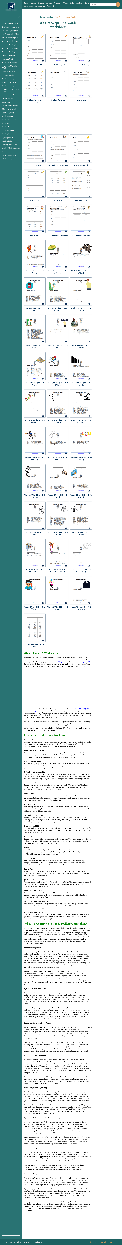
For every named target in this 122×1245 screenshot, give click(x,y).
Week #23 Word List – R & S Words (57, 533)
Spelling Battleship (8, 116)
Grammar (41, 3)
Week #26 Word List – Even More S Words (58, 571)
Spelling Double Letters (10, 120)
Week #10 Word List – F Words (34, 384)
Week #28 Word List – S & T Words (34, 608)
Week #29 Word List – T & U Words (57, 608)
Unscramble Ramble (35, 65)
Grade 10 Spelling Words (10, 79)
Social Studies (29, 6)
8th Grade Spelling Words (10, 48)
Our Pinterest (114, 1242)
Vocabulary (57, 3)
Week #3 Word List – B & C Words (81, 272)
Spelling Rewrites (58, 100)
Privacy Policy (103, 1242)
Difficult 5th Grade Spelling (34, 101)
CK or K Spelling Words (10, 62)
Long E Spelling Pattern (10, 105)
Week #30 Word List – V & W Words (81, 608)
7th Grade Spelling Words (10, 45)
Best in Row (34, 235)
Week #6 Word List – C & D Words (81, 309)
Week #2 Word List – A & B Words (58, 272)
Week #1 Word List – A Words (35, 272)
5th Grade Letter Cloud (81, 235)
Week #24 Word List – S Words (81, 533)
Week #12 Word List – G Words (81, 384)
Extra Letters (81, 100)
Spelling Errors (7, 123)
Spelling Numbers (8, 130)
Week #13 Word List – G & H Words (34, 421)
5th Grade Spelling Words (10, 38)
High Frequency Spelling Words (10, 90)
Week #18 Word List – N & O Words (81, 458)
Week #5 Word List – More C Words (57, 309)
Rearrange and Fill (81, 165)
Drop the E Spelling (8, 75)
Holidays (79, 3)
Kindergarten (40, 6)
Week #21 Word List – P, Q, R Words (81, 496)
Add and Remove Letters (58, 165)
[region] (11, 628)
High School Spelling (9, 95)
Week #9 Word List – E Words (81, 346)
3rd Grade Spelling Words (10, 30)
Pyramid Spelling (8, 112)
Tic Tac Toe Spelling (9, 155)
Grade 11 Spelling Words (10, 82)
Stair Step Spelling (8, 152)
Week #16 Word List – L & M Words (34, 458)
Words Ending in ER (9, 159)
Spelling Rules (7, 141)
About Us (92, 1242)
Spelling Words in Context (11, 148)
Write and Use (34, 200)
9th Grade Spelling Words (10, 52)
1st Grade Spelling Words (10, 23)
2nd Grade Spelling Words (10, 27)
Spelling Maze (7, 127)
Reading (33, 3)
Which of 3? (57, 200)
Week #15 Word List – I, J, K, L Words (81, 421)
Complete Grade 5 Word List (34, 645)
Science (86, 3)
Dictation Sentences (9, 71)
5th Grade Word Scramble (58, 235)
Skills (72, 3)
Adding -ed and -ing (9, 55)
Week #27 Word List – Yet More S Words (81, 571)
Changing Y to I (7, 59)
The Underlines (81, 200)
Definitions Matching (81, 65)
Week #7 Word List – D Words (35, 346)
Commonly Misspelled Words (9, 67)
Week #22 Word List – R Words (34, 533)
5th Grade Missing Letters (58, 65)
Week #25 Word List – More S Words (34, 571)
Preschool (50, 6)
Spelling (49, 3)
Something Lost (35, 165)
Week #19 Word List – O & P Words (34, 496)
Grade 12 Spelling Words (10, 86)
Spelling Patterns (7, 134)
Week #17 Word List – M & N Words (58, 458)
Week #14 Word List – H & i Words (58, 421)
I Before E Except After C (10, 98)
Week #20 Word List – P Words (57, 496)
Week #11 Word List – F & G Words (57, 384)
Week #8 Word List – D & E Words (58, 346)
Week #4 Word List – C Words (35, 309)
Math (26, 3)
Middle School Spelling (10, 109)
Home (42, 17)
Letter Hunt (6, 102)
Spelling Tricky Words (9, 145)
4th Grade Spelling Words (10, 34)
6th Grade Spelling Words (10, 41)
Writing (65, 3)
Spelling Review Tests (9, 137)
